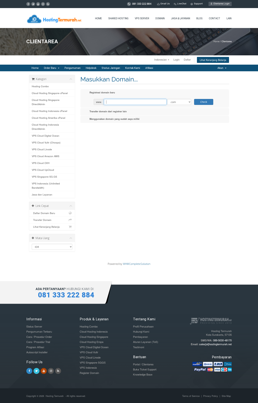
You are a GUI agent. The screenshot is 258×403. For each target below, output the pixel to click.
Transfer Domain (41, 220)
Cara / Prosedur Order (39, 337)
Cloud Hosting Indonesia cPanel (49, 111)
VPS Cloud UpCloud (43, 169)
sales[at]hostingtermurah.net (215, 344)
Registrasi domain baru (102, 92)
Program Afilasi (35, 347)
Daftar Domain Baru (43, 213)
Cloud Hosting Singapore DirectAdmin (45, 102)
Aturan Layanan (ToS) (145, 342)
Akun (221, 68)
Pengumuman (73, 68)
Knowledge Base (142, 374)
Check (203, 102)
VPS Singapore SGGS (93, 362)
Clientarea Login (221, 3)
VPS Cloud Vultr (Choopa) (46, 142)
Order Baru (51, 68)
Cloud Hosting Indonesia (94, 331)
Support (198, 3)
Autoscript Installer (37, 352)
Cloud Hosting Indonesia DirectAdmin (45, 126)
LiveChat (181, 3)
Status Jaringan (111, 68)
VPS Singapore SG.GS (44, 176)
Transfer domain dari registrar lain (108, 111)
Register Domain (89, 373)
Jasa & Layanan (180, 18)
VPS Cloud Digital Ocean (45, 135)
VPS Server (142, 18)
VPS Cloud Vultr (89, 352)
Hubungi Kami (141, 331)
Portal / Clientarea (143, 364)
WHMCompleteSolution (136, 264)
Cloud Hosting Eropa (91, 342)
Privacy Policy (211, 396)
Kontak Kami (132, 68)
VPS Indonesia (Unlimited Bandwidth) (46, 185)
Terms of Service (191, 396)
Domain (160, 18)
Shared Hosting (118, 18)
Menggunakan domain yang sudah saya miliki (115, 118)
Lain (229, 18)
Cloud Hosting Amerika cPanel (48, 117)
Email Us (165, 3)
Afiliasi (149, 68)
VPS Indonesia (88, 367)
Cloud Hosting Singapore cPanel (50, 93)
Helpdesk (91, 68)
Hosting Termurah (55, 396)
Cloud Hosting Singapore (94, 337)
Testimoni (138, 347)
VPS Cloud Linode (42, 149)
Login (176, 59)
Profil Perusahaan (143, 326)
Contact (214, 18)
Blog (199, 18)
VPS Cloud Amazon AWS (45, 156)
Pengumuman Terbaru (39, 331)
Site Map (226, 396)
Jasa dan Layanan (42, 194)
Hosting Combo (40, 86)
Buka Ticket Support (144, 369)
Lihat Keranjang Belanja (213, 60)
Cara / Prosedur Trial (38, 342)
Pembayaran (140, 337)
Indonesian (160, 59)
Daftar (187, 59)
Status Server (34, 326)
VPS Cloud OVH (40, 163)
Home (98, 18)
